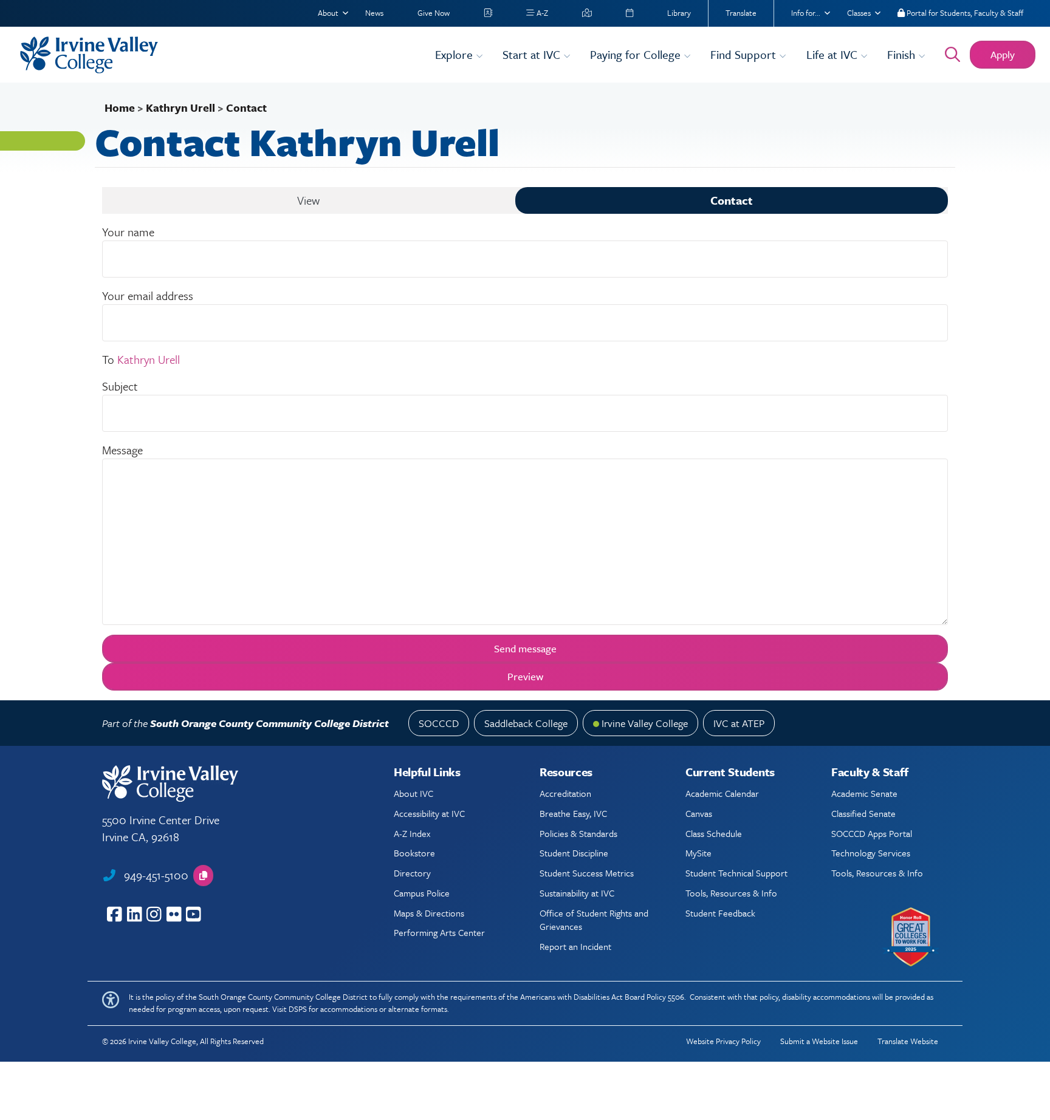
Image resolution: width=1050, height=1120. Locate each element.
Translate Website (907, 1041)
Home (120, 107)
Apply (1002, 54)
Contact (731, 200)
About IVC (413, 793)
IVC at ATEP (738, 723)
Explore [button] (455, 54)
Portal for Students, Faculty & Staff (964, 13)
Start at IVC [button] (533, 54)
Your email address (147, 295)
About (328, 13)
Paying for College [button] (637, 54)
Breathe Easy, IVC (573, 813)
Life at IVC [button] (833, 54)
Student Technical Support (736, 872)
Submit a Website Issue (819, 1041)
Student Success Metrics (587, 872)
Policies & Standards (578, 833)
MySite (698, 852)
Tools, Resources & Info (731, 893)
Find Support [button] (744, 54)
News (374, 13)
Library (679, 13)
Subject (120, 386)
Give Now (433, 13)
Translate (741, 13)
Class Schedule (713, 833)
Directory (412, 872)
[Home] (220, 55)
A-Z (541, 13)
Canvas (698, 813)
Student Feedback (720, 913)
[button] (203, 875)
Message (122, 450)
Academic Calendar (722, 793)
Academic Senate (864, 793)
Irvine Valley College (645, 723)
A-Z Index (412, 833)
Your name (128, 232)
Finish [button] (902, 54)
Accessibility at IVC (429, 813)
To (108, 359)
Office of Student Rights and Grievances (594, 919)
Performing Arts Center (439, 932)
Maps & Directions (429, 913)
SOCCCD (439, 723)
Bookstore (414, 852)
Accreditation (565, 793)
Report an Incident (575, 946)
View (308, 200)
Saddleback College (526, 723)
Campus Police (422, 893)
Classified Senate (863, 813)
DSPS (298, 1009)
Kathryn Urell (180, 107)
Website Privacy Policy (723, 1041)
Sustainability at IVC (577, 893)
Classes (859, 13)
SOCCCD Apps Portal (871, 833)
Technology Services (870, 852)
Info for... (805, 13)
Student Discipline (574, 852)
